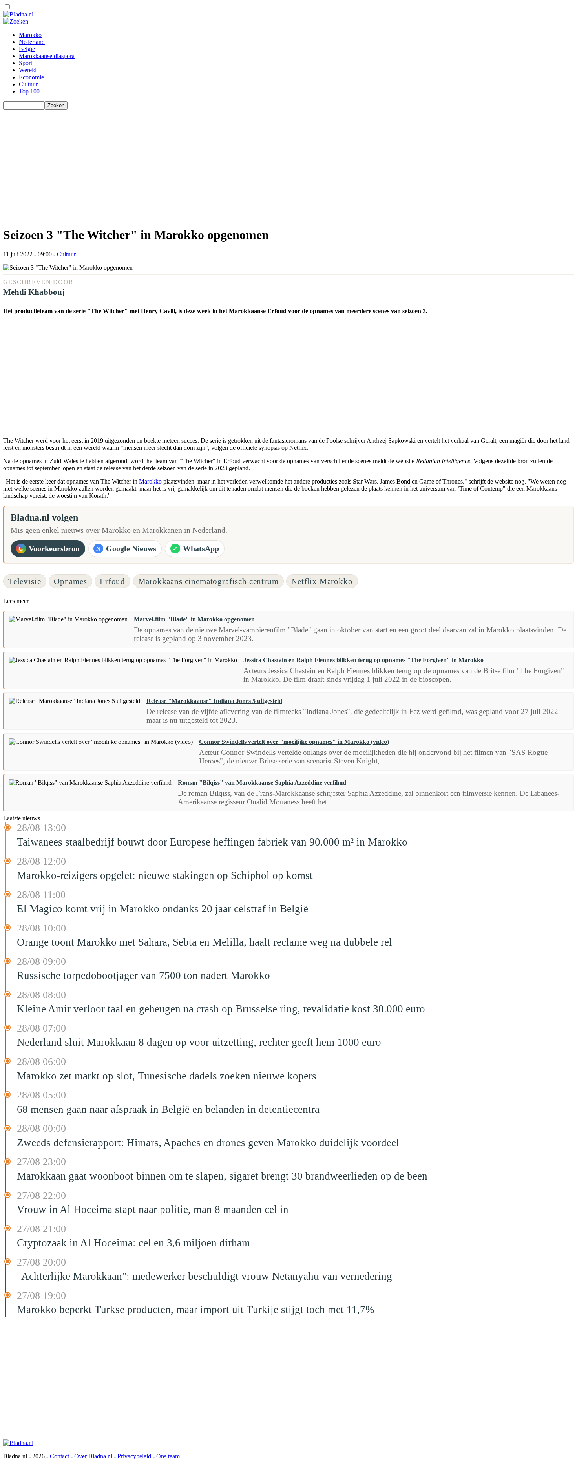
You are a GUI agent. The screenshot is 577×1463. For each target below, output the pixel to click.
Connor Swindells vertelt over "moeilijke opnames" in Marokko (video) (294, 741)
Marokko (30, 34)
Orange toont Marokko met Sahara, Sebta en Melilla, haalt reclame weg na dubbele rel (204, 942)
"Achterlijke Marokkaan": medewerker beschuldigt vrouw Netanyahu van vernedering (204, 1276)
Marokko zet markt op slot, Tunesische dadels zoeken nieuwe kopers (166, 1076)
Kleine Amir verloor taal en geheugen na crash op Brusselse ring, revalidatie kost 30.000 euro (221, 1009)
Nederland (32, 41)
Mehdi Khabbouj (34, 291)
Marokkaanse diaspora (47, 56)
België (27, 49)
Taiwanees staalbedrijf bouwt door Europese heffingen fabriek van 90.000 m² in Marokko (212, 842)
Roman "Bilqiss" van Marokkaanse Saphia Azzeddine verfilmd (262, 782)
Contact (59, 1456)
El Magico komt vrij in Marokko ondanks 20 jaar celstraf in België (162, 909)
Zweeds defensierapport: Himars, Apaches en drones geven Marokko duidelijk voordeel (208, 1143)
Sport (25, 63)
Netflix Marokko (321, 581)
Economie (31, 77)
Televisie (24, 581)
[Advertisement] (238, 164)
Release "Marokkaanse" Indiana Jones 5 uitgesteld (214, 701)
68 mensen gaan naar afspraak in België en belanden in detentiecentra (168, 1109)
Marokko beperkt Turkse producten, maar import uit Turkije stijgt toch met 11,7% (195, 1309)
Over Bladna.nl (93, 1456)
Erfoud (112, 581)
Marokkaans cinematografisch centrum (208, 581)
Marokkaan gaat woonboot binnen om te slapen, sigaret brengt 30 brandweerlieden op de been (222, 1176)
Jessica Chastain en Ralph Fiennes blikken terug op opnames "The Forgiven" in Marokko (363, 660)
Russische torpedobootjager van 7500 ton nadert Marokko (143, 975)
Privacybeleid (134, 1456)
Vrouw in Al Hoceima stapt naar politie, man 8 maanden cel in (152, 1209)
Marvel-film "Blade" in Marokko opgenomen (194, 619)
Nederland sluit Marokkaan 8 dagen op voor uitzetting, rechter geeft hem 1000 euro (199, 1042)
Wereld (28, 70)
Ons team (168, 1456)
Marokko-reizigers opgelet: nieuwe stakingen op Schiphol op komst (165, 875)
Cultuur (28, 84)
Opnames (70, 581)
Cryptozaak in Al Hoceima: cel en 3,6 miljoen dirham (133, 1243)
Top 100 (29, 91)
